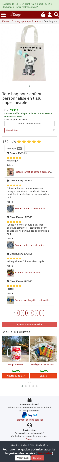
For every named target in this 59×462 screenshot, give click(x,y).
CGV (32, 445)
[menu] (3, 15)
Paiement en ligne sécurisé (29, 419)
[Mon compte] (49, 14)
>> (42, 312)
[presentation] (28, 382)
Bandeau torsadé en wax (27, 272)
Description (12, 130)
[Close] (54, 129)
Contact (29, 439)
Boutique (14, 148)
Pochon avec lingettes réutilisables (32, 300)
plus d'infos (44, 453)
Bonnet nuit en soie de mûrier (30, 208)
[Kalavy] (15, 14)
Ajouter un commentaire (29, 324)
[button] (29, 86)
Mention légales (19, 445)
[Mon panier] (43, 14)
